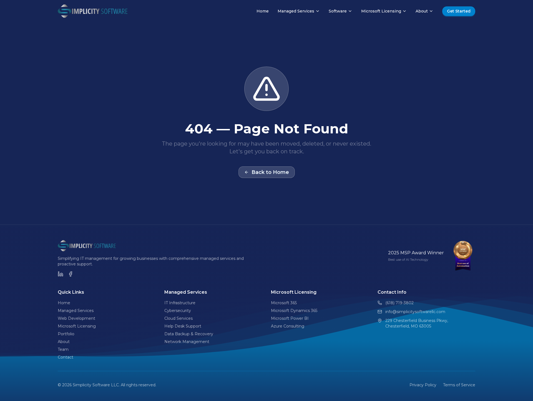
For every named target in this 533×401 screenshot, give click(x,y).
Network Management (186, 341)
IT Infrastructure (179, 302)
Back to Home (270, 172)
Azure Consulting (287, 326)
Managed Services (296, 11)
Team (63, 349)
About (422, 11)
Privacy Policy (422, 384)
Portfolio (66, 333)
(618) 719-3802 (399, 302)
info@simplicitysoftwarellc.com (415, 311)
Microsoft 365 (284, 302)
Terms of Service (459, 384)
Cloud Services (178, 318)
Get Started (459, 11)
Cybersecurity (177, 310)
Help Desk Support (182, 326)
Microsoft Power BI (290, 318)
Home (263, 11)
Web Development (76, 318)
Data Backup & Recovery (188, 333)
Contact (65, 357)
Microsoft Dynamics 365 (294, 310)
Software (338, 11)
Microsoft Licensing (381, 11)
